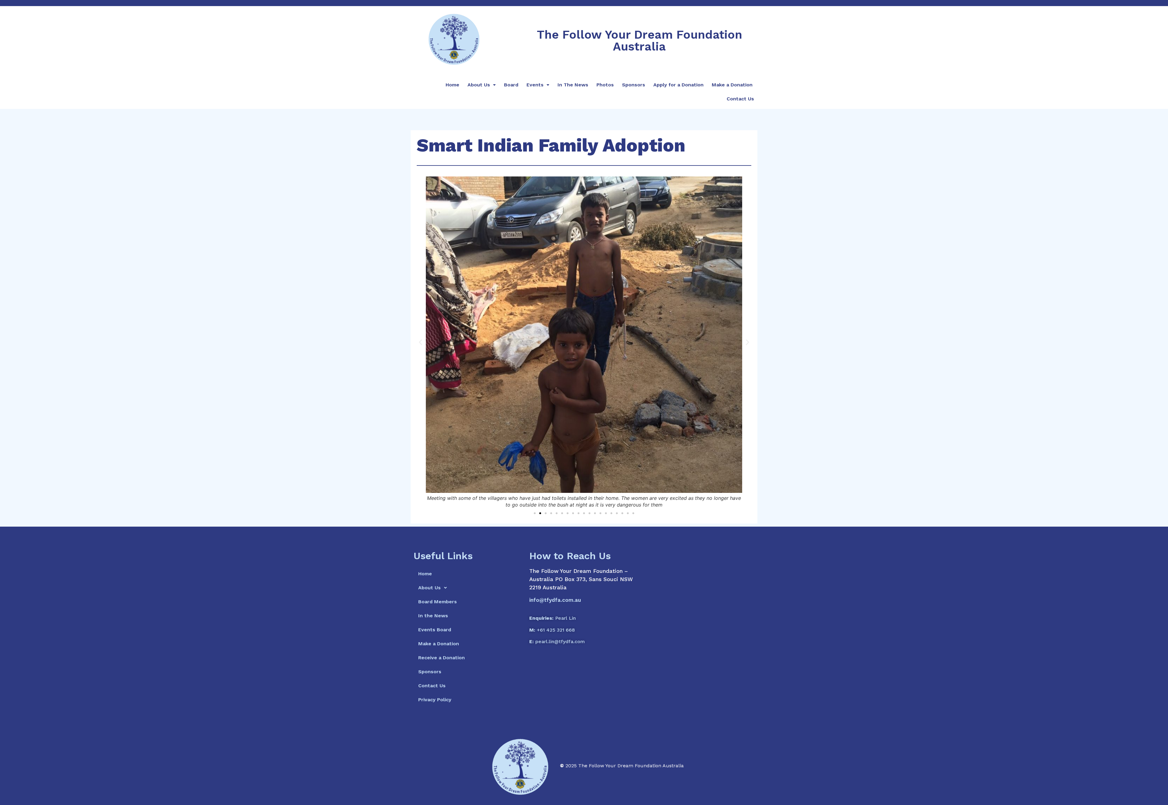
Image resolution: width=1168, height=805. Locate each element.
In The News (573, 85)
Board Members (437, 602)
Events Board (434, 629)
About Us (479, 85)
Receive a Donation (441, 657)
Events (535, 85)
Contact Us (740, 99)
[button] (420, 342)
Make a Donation (732, 85)
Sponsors (633, 85)
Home (452, 85)
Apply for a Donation (678, 85)
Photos (605, 85)
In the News (433, 616)
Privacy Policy (434, 699)
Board (511, 85)
